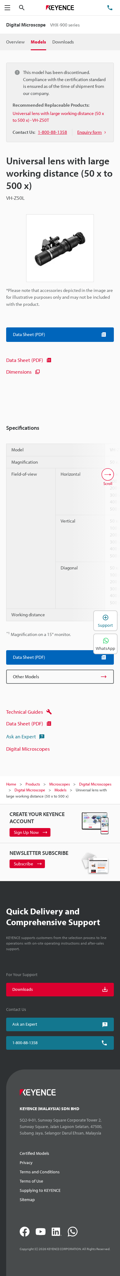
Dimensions (19, 371)
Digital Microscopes (28, 748)
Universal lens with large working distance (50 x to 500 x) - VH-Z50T (58, 116)
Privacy (26, 1162)
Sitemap (27, 1199)
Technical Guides (24, 711)
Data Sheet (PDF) (24, 360)
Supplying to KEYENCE (40, 1190)
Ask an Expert (21, 736)
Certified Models (34, 1153)
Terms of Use (31, 1181)
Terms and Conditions (40, 1172)
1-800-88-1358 (25, 1042)
